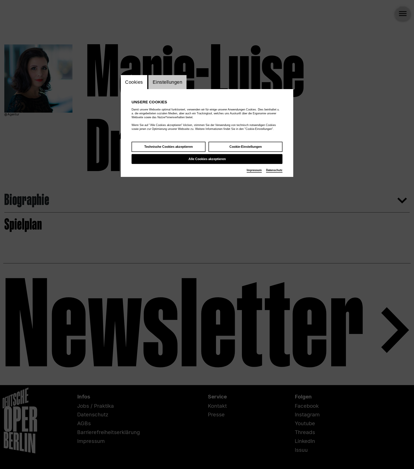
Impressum (254, 170)
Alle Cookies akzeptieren (207, 159)
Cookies (134, 82)
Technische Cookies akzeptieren (168, 146)
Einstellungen (167, 82)
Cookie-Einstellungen (245, 146)
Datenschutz (274, 170)
